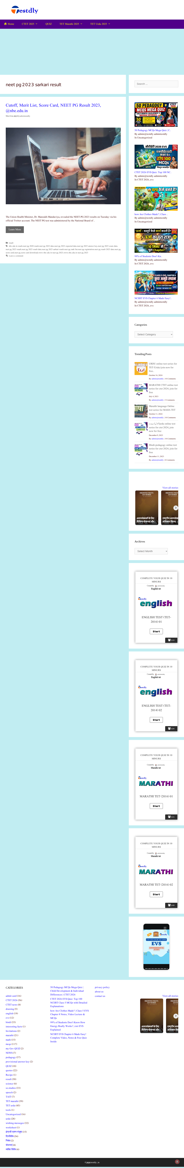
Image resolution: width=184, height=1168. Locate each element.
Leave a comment (16, 255)
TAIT (8, 1097)
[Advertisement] (92, 50)
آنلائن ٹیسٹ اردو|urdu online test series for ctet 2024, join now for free (162, 427)
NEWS (9, 1053)
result (11, 243)
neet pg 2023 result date (31, 249)
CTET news (11, 1004)
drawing (10, 1009)
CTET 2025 (28, 24)
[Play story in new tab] (156, 947)
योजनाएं (9, 1145)
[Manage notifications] (177, 1161)
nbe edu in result (15, 246)
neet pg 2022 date (46, 246)
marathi (10, 1035)
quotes (9, 1070)
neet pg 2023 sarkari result (53, 249)
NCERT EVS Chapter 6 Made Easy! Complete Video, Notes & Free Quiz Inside (68, 1038)
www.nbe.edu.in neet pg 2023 (76, 252)
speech (9, 1092)
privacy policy (102, 987)
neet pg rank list (70, 249)
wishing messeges (15, 1123)
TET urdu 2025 (98, 24)
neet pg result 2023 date (104, 249)
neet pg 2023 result (13, 249)
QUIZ (49, 24)
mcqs (8, 1044)
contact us (100, 996)
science (9, 1083)
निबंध (8, 1140)
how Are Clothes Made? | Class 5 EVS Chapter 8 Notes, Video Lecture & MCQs (69, 1014)
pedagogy (11, 1057)
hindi (8, 1022)
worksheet (11, 1127)
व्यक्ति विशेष (11, 1149)
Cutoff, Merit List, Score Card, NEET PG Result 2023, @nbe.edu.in (53, 108)
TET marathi (12, 1101)
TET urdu (10, 1105)
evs (7, 1018)
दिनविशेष (10, 1136)
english (9, 1013)
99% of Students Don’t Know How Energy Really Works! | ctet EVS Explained (67, 1026)
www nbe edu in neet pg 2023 (51, 252)
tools (8, 1110)
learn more (15, 229)
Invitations (11, 1031)
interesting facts (14, 1026)
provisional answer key (17, 1061)
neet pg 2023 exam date (107, 246)
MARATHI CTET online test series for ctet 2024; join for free (163, 388)
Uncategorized (13, 1114)
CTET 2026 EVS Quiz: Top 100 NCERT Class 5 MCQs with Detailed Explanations (68, 1002)
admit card (11, 996)
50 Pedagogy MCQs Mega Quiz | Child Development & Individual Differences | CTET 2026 (67, 991)
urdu (8, 1119)
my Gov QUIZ (13, 1048)
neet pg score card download (26, 252)
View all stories (170, 487)
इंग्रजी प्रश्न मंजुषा (14, 1132)
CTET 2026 (11, 1000)
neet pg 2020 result (31, 246)
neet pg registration (86, 249)
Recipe (9, 1075)
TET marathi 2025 (69, 24)
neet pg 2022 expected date (65, 246)
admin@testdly (158, 378)
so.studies (11, 1088)
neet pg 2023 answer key (87, 246)
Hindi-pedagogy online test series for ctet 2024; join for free (163, 448)
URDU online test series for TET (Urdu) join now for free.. (163, 367)
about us (99, 991)
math (8, 1040)
